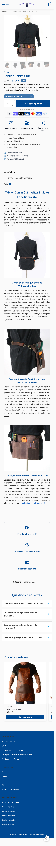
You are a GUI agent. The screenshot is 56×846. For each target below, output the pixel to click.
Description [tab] (9, 172)
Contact (5, 776)
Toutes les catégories (10, 802)
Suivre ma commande (10, 789)
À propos (5, 772)
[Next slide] (46, 37)
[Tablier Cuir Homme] (25, 683)
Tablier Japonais (8, 816)
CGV (4, 746)
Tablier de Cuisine (9, 807)
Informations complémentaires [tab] (18, 178)
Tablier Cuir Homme (14, 709)
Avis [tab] (7, 184)
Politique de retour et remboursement (17, 755)
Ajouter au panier (33, 103)
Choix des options (25, 717)
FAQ (3, 781)
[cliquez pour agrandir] (27, 38)
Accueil (4, 12)
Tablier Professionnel (10, 811)
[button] (50, 4)
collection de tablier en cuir (33, 503)
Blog (4, 785)
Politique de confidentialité (12, 750)
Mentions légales (9, 741)
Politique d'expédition (10, 759)
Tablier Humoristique (10, 820)
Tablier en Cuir (15, 12)
